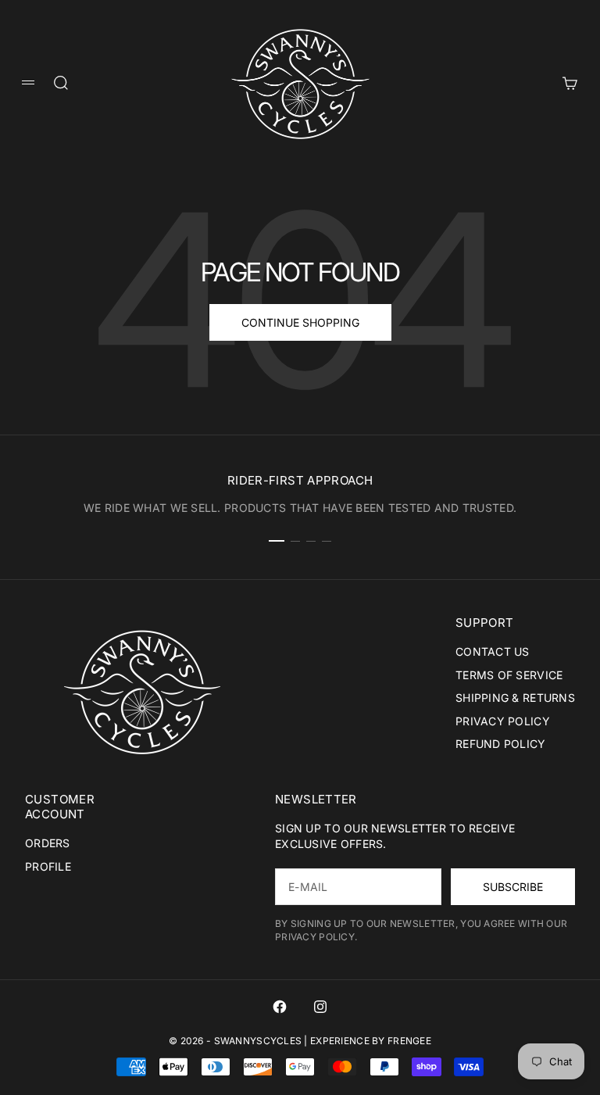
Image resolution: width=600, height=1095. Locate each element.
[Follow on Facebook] (280, 1006)
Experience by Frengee (370, 1041)
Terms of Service (508, 675)
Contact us (492, 651)
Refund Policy (500, 743)
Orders (47, 843)
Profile (48, 866)
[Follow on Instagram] (320, 1006)
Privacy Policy (502, 721)
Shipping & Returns (515, 697)
